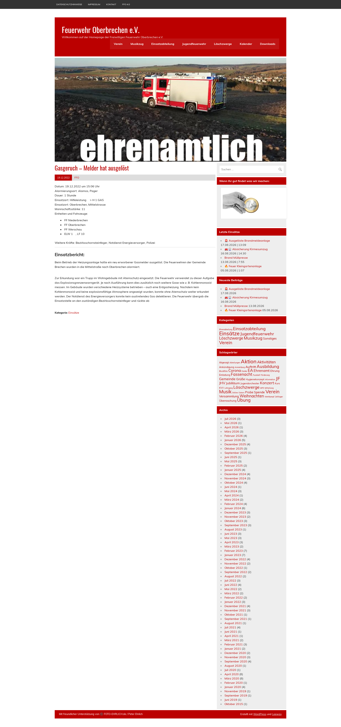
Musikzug (137, 44)
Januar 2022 (232, 602)
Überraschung (227, 400)
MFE (262, 388)
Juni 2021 (230, 631)
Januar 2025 (232, 470)
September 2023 (235, 525)
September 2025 (235, 453)
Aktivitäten (266, 362)
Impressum (94, 4)
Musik (225, 392)
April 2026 (231, 427)
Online (235, 392)
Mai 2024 (230, 491)
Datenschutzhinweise (69, 4)
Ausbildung (268, 366)
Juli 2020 (230, 670)
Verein (118, 44)
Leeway (277, 714)
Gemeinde (227, 379)
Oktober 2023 (233, 521)
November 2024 (235, 478)
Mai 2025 (230, 461)
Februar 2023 (233, 550)
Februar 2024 (233, 504)
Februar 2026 (233, 435)
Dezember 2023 (235, 512)
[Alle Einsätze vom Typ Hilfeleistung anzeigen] (88, 200)
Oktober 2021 (233, 614)
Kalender (246, 44)
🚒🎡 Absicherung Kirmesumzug (246, 249)
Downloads (267, 44)
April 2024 (231, 495)
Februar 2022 (233, 597)
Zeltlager (279, 396)
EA (250, 370)
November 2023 (235, 516)
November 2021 (235, 610)
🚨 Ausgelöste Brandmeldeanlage (247, 240)
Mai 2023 (230, 538)
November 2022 (235, 563)
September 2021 (235, 619)
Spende (259, 392)
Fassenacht (241, 374)
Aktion (248, 361)
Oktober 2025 (233, 448)
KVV (221, 388)
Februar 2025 (233, 465)
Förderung (265, 375)
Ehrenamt (262, 370)
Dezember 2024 (235, 474)
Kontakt (111, 4)
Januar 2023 (232, 555)
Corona (234, 370)
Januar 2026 (232, 440)
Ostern (241, 392)
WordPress (259, 714)
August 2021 (233, 623)
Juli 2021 (230, 627)
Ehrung (275, 371)
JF (278, 378)
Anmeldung (240, 367)
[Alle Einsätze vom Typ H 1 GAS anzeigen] (105, 200)
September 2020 (235, 661)
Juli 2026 (230, 418)
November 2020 (235, 657)
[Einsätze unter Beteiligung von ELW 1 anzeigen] (75, 234)
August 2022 (233, 576)
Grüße (240, 379)
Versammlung (229, 396)
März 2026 (231, 431)
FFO (76, 177)
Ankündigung (226, 366)
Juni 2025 (230, 457)
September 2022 (235, 572)
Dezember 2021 (235, 606)
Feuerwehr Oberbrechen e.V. (100, 29)
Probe (249, 392)
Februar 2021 (233, 644)
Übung (244, 400)
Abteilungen (234, 362)
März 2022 (231, 593)
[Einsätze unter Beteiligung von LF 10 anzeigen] (86, 234)
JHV (222, 383)
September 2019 (235, 695)
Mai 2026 (230, 423)
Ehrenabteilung (225, 329)
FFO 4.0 (126, 4)
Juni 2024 (230, 487)
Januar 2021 (232, 648)
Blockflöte (223, 371)
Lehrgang (228, 388)
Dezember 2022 (235, 559)
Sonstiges (270, 338)
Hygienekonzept (255, 379)
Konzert (267, 382)
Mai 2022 (230, 589)
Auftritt (250, 367)
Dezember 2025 (235, 444)
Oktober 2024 (233, 482)
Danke (244, 371)
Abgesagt (224, 362)
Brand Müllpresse (236, 257)
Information (270, 379)
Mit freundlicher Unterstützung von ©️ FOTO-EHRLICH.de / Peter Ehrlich (101, 714)
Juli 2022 (230, 580)
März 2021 (231, 640)
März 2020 (231, 678)
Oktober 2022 (233, 567)
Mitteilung (269, 388)
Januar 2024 (232, 508)
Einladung (224, 374)
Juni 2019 (230, 699)
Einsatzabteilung (162, 44)
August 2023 (233, 529)
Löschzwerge (223, 44)
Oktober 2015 (233, 704)
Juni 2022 (230, 584)
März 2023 (231, 546)
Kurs (277, 383)
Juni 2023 (230, 533)
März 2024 (231, 499)
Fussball (256, 375)
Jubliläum (233, 383)
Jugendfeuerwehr (194, 44)
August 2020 (233, 665)
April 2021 (231, 636)
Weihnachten (252, 395)
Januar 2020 (232, 687)
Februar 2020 (233, 682)
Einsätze (73, 312)
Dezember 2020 (235, 653)
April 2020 (231, 674)
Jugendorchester (249, 383)
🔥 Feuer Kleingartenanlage (243, 266)
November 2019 (235, 691)
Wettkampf (269, 396)
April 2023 (231, 542)
